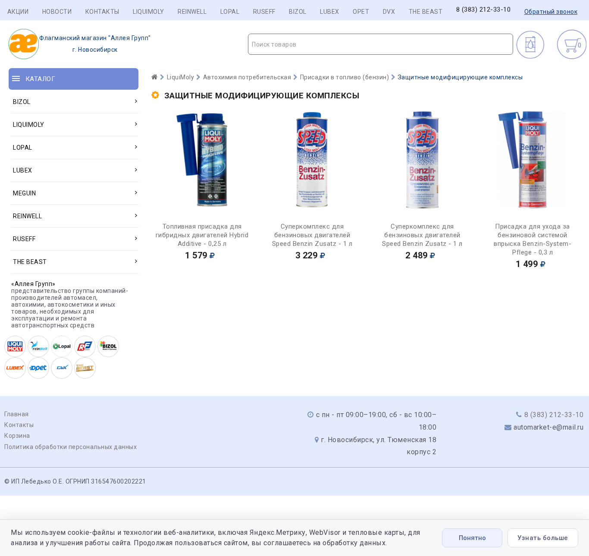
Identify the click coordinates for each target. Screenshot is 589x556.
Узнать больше (542, 538)
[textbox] (380, 44)
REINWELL (192, 11)
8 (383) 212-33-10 (483, 9)
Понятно (472, 538)
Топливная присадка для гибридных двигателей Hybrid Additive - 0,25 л (202, 235)
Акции (18, 11)
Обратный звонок (551, 11)
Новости (57, 11)
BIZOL (298, 11)
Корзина (17, 435)
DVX (389, 11)
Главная (16, 414)
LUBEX (329, 11)
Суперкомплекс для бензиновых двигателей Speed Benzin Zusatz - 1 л (312, 235)
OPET (361, 11)
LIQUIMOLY (148, 11)
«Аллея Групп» (33, 283)
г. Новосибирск (95, 44)
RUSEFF (264, 11)
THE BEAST (426, 11)
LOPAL (230, 11)
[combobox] (380, 44)
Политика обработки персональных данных (70, 446)
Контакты (102, 11)
